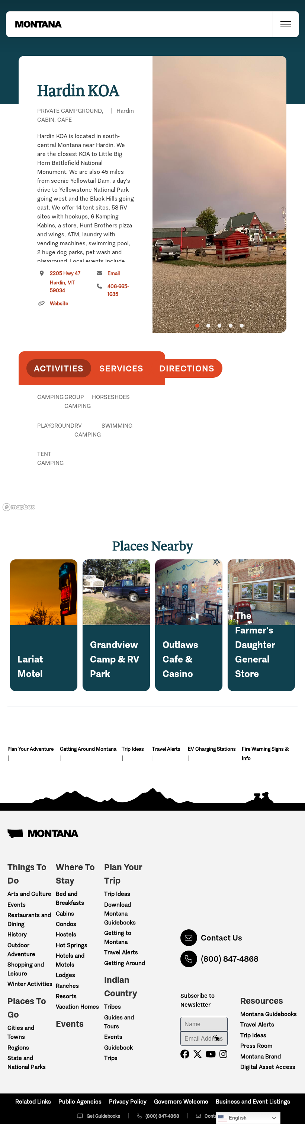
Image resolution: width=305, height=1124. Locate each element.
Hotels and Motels (70, 960)
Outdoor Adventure (21, 950)
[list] (92, 435)
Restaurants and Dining (29, 919)
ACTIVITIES (59, 368)
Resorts (66, 996)
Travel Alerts (166, 749)
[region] (219, 194)
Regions (18, 1047)
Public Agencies (80, 1101)
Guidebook (118, 1047)
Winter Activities (29, 983)
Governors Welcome (181, 1101)
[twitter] (197, 1054)
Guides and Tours (119, 1022)
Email (113, 273)
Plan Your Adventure (30, 749)
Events (16, 904)
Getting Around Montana (88, 749)
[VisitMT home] (33, 24)
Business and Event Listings (253, 1101)
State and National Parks (26, 1062)
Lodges (65, 974)
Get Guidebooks (103, 1116)
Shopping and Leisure (25, 969)
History (17, 934)
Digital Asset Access (267, 1066)
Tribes (112, 1006)
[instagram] (223, 1054)
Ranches (67, 985)
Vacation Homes (77, 1006)
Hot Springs (71, 945)
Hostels (66, 934)
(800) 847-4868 (230, 959)
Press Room (256, 1045)
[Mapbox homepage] (18, 507)
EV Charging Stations (212, 749)
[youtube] (211, 1054)
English (237, 1118)
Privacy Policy (128, 1101)
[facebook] (184, 1054)
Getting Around (124, 963)
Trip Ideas (133, 749)
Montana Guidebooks (268, 1014)
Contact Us (221, 938)
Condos (66, 923)
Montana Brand (260, 1056)
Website (59, 303)
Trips (111, 1057)
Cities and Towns (20, 1032)
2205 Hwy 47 (65, 282)
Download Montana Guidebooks (120, 913)
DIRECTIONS (187, 368)
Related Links (33, 1101)
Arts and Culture (29, 893)
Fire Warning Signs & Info (265, 753)
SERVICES (121, 368)
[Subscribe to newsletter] (216, 1038)
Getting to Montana (117, 937)
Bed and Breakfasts (70, 898)
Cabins (65, 913)
